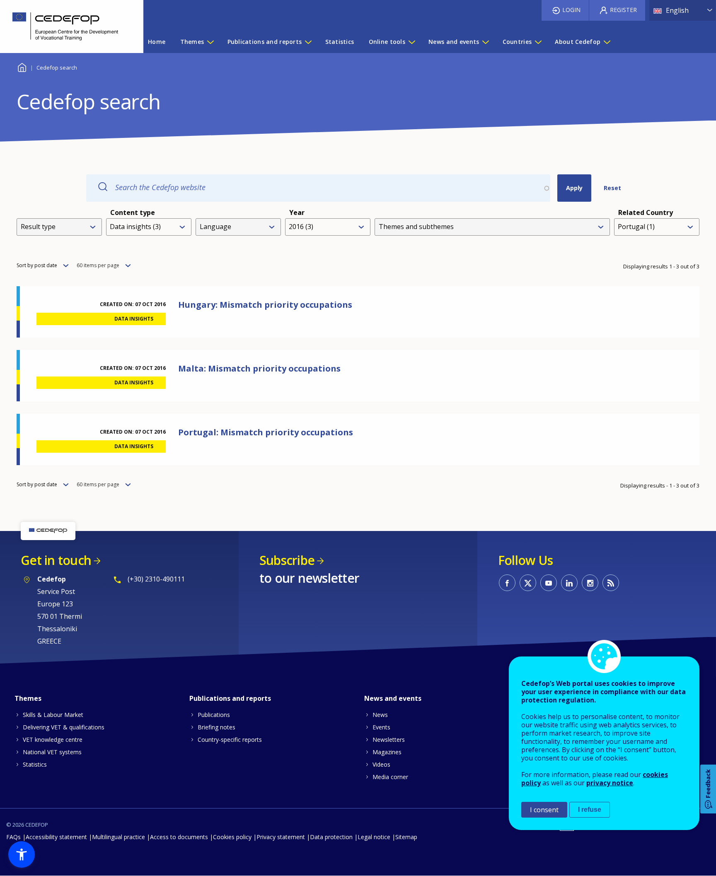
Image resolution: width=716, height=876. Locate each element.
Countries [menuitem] (517, 42)
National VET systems (52, 752)
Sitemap (406, 837)
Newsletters (389, 739)
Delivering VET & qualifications (63, 727)
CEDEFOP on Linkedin (569, 582)
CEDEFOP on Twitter (528, 582)
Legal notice (374, 837)
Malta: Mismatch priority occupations (259, 368)
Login (571, 10)
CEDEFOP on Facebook (507, 582)
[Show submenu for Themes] (210, 42)
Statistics (35, 764)
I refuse (589, 809)
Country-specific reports (230, 739)
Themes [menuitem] (192, 42)
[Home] (65, 26)
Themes (28, 698)
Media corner (390, 777)
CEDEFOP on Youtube (548, 582)
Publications (214, 715)
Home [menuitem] (156, 42)
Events (381, 727)
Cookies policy (232, 837)
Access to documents (179, 837)
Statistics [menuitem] (339, 42)
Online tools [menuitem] (387, 42)
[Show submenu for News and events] (485, 42)
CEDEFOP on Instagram (590, 582)
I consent (544, 809)
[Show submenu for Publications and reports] (307, 42)
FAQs (13, 837)
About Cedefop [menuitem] (577, 42)
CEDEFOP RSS (610, 582)
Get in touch (56, 560)
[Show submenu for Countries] (537, 42)
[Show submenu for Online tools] (411, 42)
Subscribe (286, 560)
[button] (21, 854)
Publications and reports (230, 698)
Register (623, 10)
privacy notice (609, 782)
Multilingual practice (118, 837)
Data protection (331, 837)
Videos (381, 764)
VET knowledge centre (52, 739)
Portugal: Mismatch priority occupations (265, 432)
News (380, 715)
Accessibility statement (56, 837)
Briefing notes (216, 727)
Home (22, 66)
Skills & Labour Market (53, 715)
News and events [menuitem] (453, 42)
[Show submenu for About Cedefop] (606, 42)
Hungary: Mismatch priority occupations (265, 304)
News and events (392, 698)
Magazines (387, 752)
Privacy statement (280, 837)
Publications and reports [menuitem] (264, 42)
